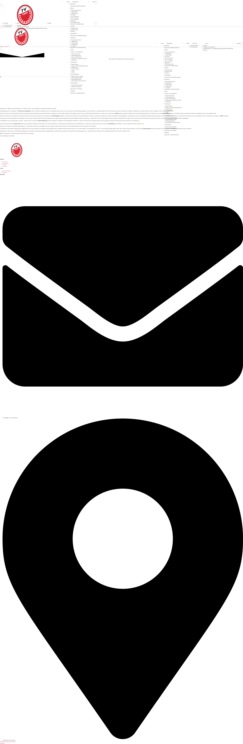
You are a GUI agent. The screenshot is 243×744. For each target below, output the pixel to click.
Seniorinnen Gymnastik (77, 85)
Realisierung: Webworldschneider (8, 741)
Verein (17, 23)
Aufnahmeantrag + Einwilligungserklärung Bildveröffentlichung (218, 48)
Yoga (73, 70)
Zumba (73, 72)
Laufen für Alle (74, 29)
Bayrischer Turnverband (76, 88)
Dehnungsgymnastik (76, 79)
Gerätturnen (74, 60)
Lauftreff (72, 26)
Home (68, 1)
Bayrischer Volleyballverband (78, 93)
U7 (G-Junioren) (75, 19)
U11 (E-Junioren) (75, 16)
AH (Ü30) (73, 15)
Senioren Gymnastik (76, 86)
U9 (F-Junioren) (74, 18)
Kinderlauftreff (74, 28)
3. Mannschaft (74, 44)
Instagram (2, 743)
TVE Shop (5, 23)
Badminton (72, 3)
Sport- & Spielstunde (77, 57)
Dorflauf (73, 31)
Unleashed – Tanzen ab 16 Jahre (79, 58)
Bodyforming (75, 67)
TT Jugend (73, 46)
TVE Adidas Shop (8, 25)
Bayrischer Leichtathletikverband (79, 35)
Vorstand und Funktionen (23, 26)
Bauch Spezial (75, 64)
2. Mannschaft (74, 13)
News (94, 1)
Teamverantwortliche (76, 10)
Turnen (71, 49)
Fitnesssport (74, 62)
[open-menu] (96, 2)
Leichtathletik (73, 33)
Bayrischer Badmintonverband (78, 6)
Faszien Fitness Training (77, 76)
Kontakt (49, 23)
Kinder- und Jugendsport (77, 51)
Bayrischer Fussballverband (77, 24)
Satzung (205, 50)
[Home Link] (5, 46)
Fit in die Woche (75, 69)
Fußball (72, 8)
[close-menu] (2, 26)
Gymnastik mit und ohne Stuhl (79, 80)
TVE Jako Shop (7, 26)
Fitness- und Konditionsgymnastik (80, 66)
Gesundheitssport (75, 74)
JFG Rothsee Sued (75, 22)
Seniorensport (74, 83)
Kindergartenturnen (76, 55)
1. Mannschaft (74, 11)
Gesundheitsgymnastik (77, 77)
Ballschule (73, 21)
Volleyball (72, 91)
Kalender (19, 25)
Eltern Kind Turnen (76, 54)
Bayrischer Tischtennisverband (78, 47)
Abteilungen (75, 1)
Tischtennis (73, 37)
